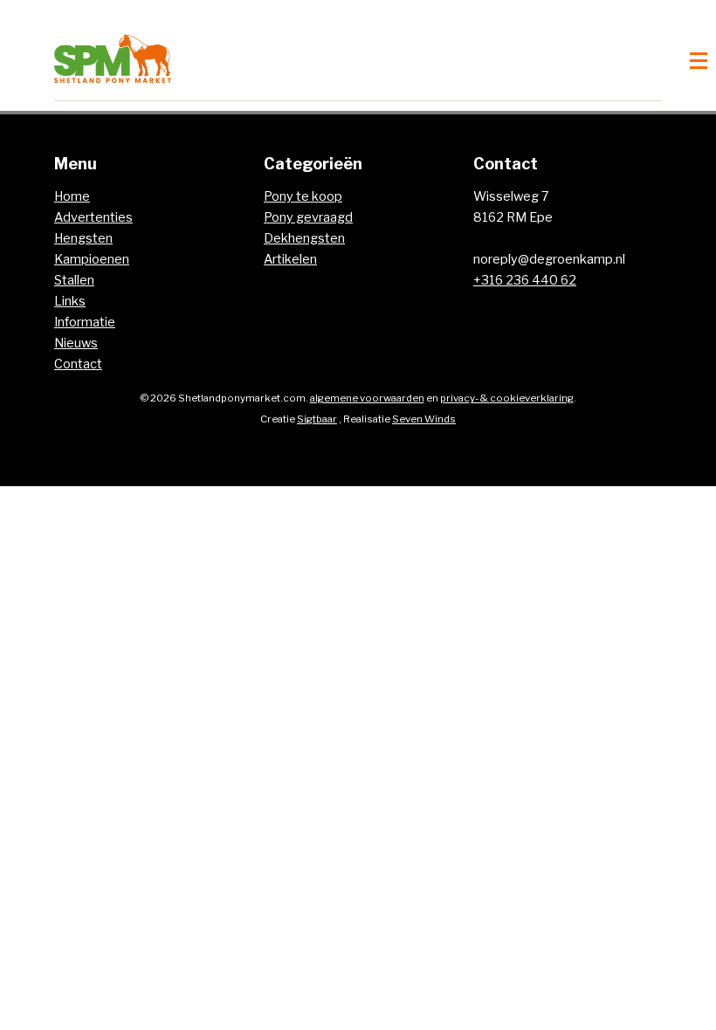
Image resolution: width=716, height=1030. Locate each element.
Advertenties (93, 217)
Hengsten (83, 238)
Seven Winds (424, 419)
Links (70, 301)
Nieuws (76, 343)
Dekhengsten (304, 238)
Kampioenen (91, 259)
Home (72, 196)
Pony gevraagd (308, 217)
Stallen (74, 280)
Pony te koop (303, 196)
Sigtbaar (317, 419)
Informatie (84, 322)
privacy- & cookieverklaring (507, 398)
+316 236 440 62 (524, 280)
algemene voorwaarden (367, 398)
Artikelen (290, 259)
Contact (78, 364)
